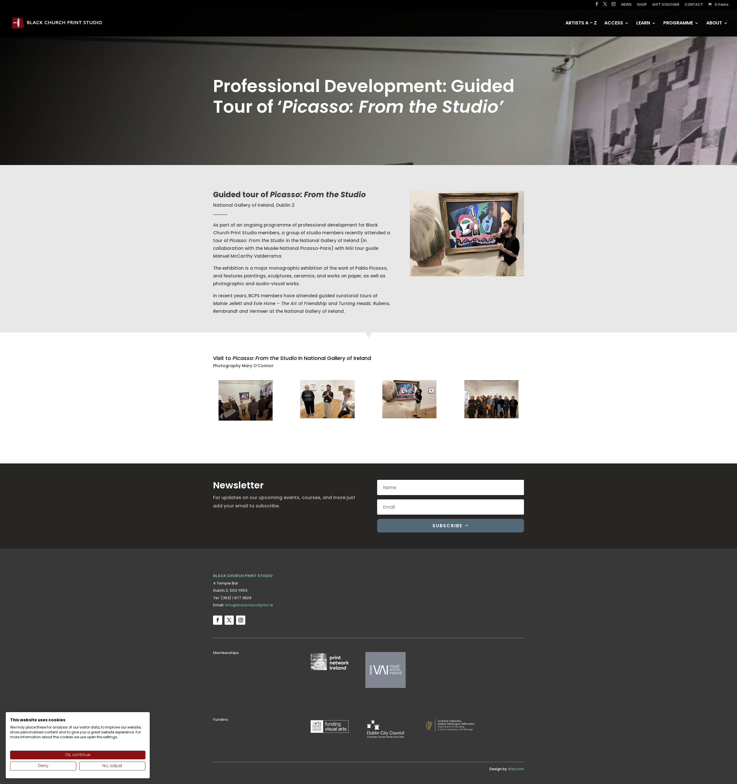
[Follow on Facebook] (217, 620)
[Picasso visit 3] (409, 418)
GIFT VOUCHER (665, 5)
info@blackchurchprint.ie (249, 605)
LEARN (643, 23)
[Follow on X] (229, 620)
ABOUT (714, 23)
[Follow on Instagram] (240, 620)
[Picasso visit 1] (246, 420)
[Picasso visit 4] (491, 418)
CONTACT (694, 5)
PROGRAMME (678, 23)
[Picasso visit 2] (327, 418)
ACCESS (613, 23)
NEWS (626, 5)
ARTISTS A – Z (581, 23)
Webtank (516, 768)
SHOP (642, 5)
